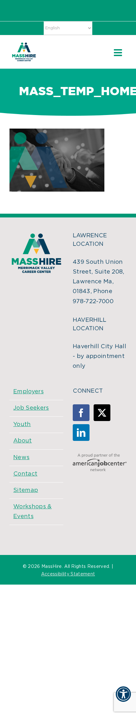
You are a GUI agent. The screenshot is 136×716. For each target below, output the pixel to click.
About (22, 441)
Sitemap (25, 490)
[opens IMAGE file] (56, 133)
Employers (28, 392)
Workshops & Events (32, 511)
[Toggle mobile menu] (118, 52)
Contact (25, 474)
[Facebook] (81, 412)
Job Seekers (31, 408)
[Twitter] (102, 412)
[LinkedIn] (81, 432)
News (21, 457)
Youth (22, 424)
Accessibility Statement (68, 574)
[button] (123, 698)
